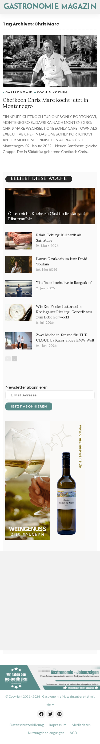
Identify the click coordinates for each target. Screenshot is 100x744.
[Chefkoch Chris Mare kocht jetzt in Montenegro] (50, 61)
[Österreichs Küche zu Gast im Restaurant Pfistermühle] (50, 206)
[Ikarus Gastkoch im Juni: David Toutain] (18, 264)
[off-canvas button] (8, 7)
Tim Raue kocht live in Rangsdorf (63, 282)
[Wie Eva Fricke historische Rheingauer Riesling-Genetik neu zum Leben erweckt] (18, 312)
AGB (73, 733)
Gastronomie (18, 92)
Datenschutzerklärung (27, 725)
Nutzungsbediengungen (46, 733)
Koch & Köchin (52, 92)
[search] (90, 7)
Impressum (57, 725)
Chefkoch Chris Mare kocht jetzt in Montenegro (45, 103)
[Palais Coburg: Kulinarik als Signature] (18, 241)
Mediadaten (81, 725)
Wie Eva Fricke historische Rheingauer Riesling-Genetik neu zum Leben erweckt (64, 312)
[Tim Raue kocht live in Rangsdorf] (18, 288)
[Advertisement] (50, 600)
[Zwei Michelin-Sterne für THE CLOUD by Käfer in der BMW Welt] (18, 340)
